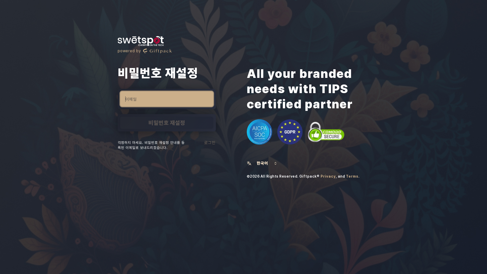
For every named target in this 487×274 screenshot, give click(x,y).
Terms (352, 176)
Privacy (328, 176)
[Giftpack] (157, 51)
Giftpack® (309, 176)
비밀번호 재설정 (166, 122)
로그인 (210, 142)
